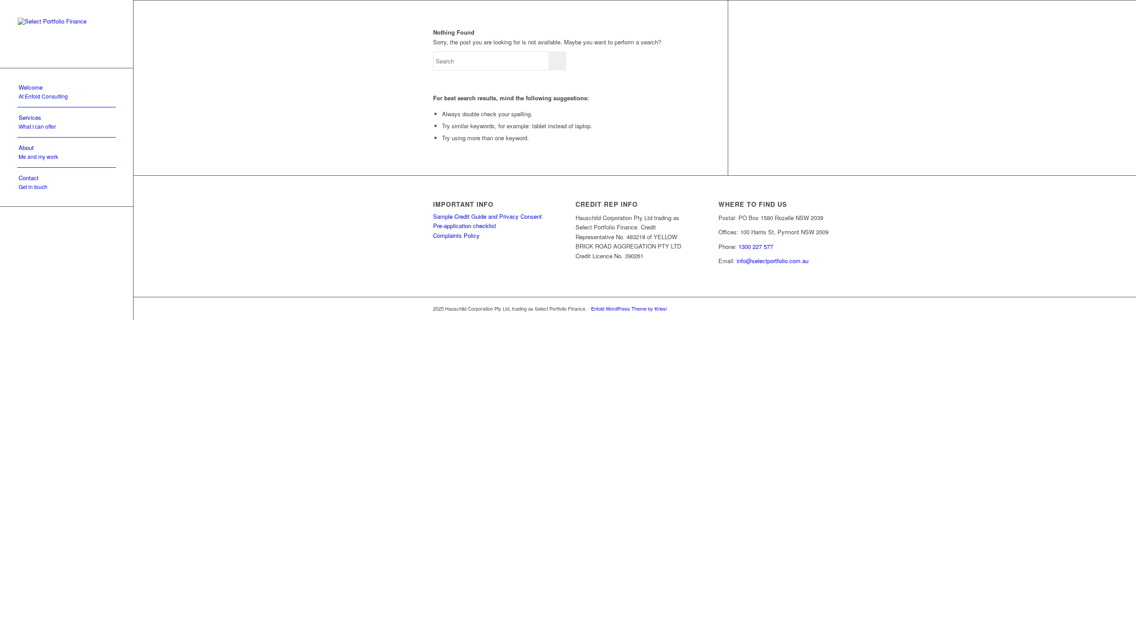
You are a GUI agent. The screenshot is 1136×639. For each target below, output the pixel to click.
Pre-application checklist (464, 225)
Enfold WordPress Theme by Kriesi (629, 308)
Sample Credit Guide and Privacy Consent (487, 216)
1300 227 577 (755, 246)
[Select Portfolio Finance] (66, 34)
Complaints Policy (456, 235)
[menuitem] (66, 92)
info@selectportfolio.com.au (773, 260)
